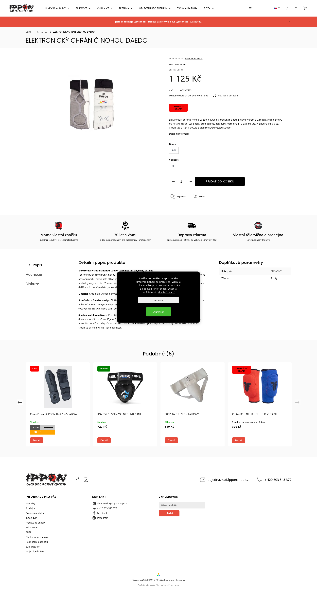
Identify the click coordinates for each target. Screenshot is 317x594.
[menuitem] (57, 8)
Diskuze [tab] (32, 283)
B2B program (33, 546)
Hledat (169, 513)
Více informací (166, 292)
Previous (20, 402)
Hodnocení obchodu (37, 541)
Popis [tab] (37, 264)
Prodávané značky (35, 522)
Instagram (85, 479)
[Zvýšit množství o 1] (191, 181)
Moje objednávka (35, 551)
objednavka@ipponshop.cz (228, 479)
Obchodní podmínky (37, 537)
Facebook (77, 479)
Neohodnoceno (193, 58)
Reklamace (31, 527)
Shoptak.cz (174, 585)
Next (298, 402)
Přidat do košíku (220, 181)
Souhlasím (158, 311)
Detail (36, 440)
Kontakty (30, 503)
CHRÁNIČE (276, 271)
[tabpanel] (58, 404)
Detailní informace (179, 133)
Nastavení (158, 300)
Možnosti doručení (228, 95)
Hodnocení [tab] (35, 274)
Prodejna (30, 508)
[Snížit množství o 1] (173, 181)
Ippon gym (31, 517)
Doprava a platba (35, 513)
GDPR (29, 532)
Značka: (176, 69)
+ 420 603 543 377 (277, 479)
